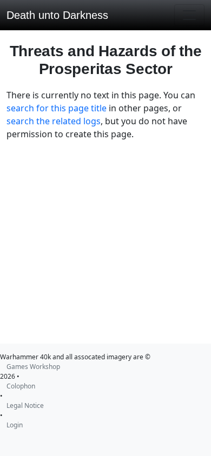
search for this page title (56, 108)
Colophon (20, 386)
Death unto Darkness (57, 15)
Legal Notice (25, 405)
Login (14, 425)
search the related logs (53, 121)
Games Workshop (33, 366)
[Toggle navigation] (189, 15)
